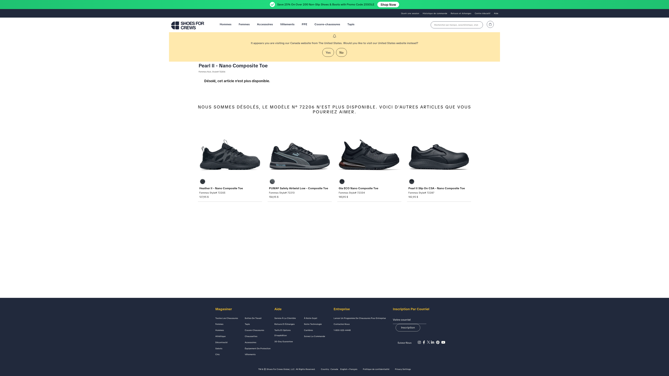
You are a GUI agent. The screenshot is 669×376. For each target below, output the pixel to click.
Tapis (350, 24)
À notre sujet (310, 318)
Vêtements (287, 24)
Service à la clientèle (285, 318)
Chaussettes (251, 336)
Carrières (308, 330)
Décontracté (221, 342)
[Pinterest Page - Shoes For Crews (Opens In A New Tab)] (438, 342)
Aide (496, 13)
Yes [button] (328, 52)
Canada (334, 369)
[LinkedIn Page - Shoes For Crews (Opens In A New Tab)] (433, 342)
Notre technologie (313, 324)
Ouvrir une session (410, 13)
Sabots (218, 348)
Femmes (244, 24)
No (341, 52)
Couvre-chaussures (327, 24)
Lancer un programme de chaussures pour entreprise (360, 318)
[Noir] (202, 181)
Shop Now (388, 5)
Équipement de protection (258, 348)
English (343, 369)
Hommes (225, 24)
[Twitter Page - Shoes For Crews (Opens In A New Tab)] (429, 342)
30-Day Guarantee (283, 341)
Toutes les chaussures (226, 318)
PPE (304, 24)
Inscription (408, 327)
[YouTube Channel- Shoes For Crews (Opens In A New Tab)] (443, 342)
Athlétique (220, 336)
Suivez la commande (314, 336)
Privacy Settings (403, 369)
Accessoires (265, 24)
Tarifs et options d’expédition (282, 333)
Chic (217, 354)
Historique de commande (435, 13)
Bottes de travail (253, 318)
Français (353, 369)
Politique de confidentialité (376, 369)
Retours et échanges (461, 13)
